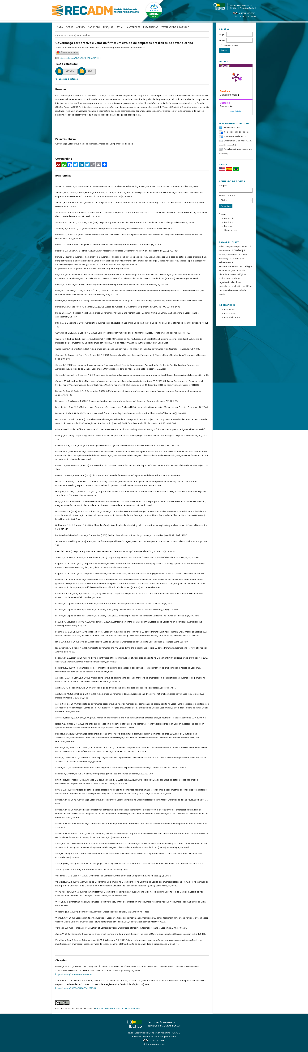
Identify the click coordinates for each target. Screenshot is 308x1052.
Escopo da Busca (227, 195)
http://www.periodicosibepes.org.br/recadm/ (154, 1037)
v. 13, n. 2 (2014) (69, 35)
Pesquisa (223, 186)
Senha (222, 40)
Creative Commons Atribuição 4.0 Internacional (118, 1008)
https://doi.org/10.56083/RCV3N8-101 (73, 974)
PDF (90, 72)
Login (221, 35)
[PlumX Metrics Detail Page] (235, 77)
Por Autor (228, 222)
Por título (228, 226)
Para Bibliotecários (232, 317)
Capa (57, 35)
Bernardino (84, 35)
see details (235, 111)
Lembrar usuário (230, 46)
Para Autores (230, 313)
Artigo (69, 72)
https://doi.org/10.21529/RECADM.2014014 (80, 58)
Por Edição (229, 218)
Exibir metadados (232, 127)
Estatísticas (150, 27)
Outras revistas (230, 230)
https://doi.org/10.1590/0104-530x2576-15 (75, 988)
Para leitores (229, 310)
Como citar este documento (237, 132)
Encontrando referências (235, 136)
